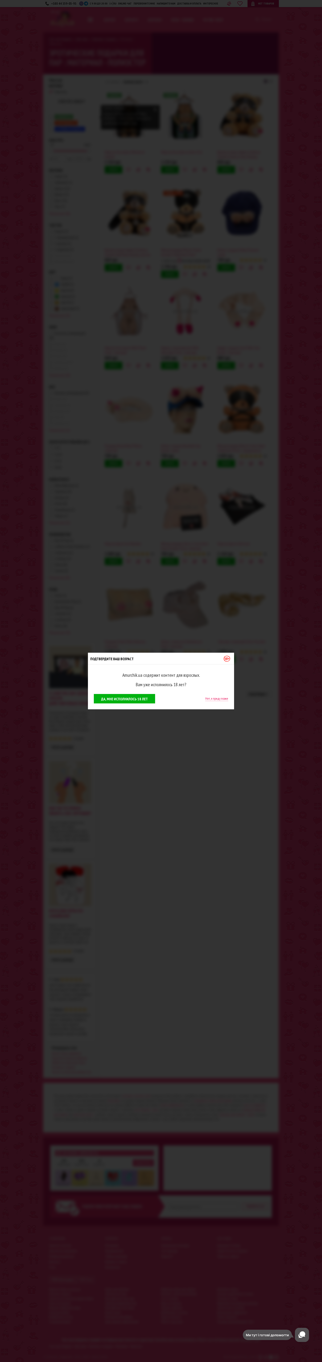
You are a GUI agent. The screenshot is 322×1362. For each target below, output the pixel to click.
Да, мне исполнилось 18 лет (124, 699)
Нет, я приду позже (216, 698)
